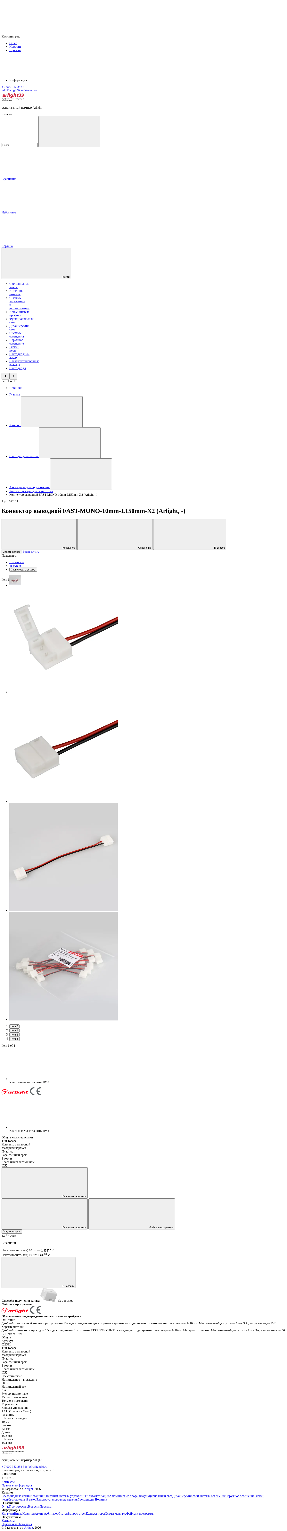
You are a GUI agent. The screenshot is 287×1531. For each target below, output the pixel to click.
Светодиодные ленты (16, 1496)
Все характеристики (74, 1196)
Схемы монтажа (115, 1513)
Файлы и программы (161, 1227)
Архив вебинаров (46, 1513)
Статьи (63, 1513)
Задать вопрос (11, 551)
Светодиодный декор (22, 1499)
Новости (15, 46)
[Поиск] (69, 131)
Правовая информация (17, 1485)
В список (219, 547)
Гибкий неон (14, 348)
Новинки (15, 387)
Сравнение (144, 547)
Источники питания (16, 292)
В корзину (68, 1286)
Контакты (30, 90)
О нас (13, 43)
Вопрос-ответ (77, 1513)
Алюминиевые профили (19, 313)
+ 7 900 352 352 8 (13, 1466)
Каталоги (8, 1513)
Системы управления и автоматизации (83, 1496)
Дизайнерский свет (185, 1496)
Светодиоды (17, 368)
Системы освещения (16, 334)
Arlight (28, 1489)
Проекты (15, 50)
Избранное (68, 547)
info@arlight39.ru (36, 1466)
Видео (18, 1513)
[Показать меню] (52, 411)
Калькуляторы (95, 1513)
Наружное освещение (16, 341)
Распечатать (31, 551)
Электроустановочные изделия (57, 1499)
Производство (18, 1506)
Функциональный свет (157, 1496)
